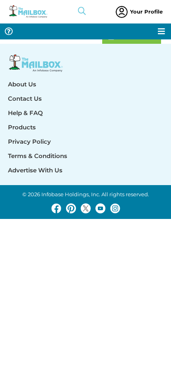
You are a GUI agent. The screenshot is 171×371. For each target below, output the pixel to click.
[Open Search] (82, 12)
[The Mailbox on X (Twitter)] (86, 208)
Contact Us (25, 98)
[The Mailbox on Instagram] (115, 208)
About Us (22, 84)
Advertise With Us (35, 170)
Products (22, 127)
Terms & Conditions (37, 156)
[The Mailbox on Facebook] (56, 208)
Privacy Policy (29, 141)
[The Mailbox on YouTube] (100, 208)
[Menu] (161, 31)
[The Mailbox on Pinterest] (71, 208)
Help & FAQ (25, 113)
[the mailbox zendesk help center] (9, 31)
